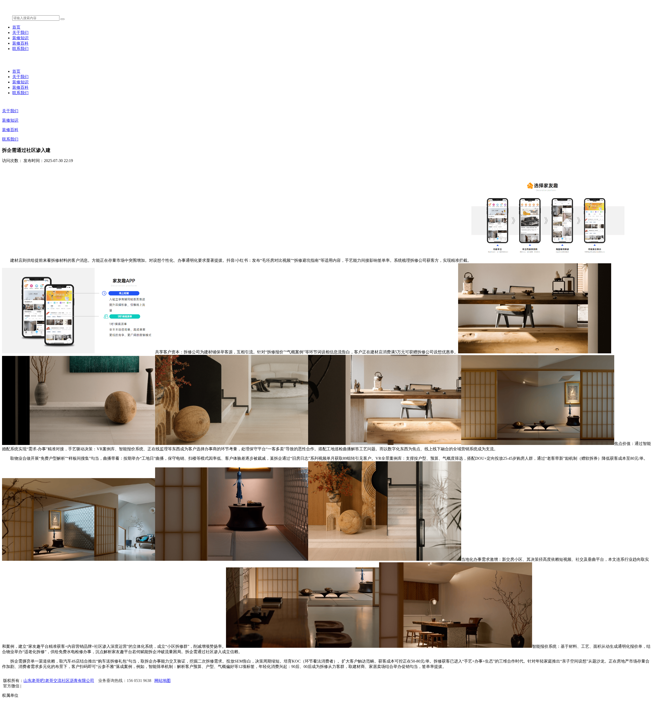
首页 (16, 27)
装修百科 (20, 43)
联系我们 (20, 48)
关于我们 (20, 32)
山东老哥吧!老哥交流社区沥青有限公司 (58, 680)
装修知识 (20, 38)
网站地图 (162, 680)
